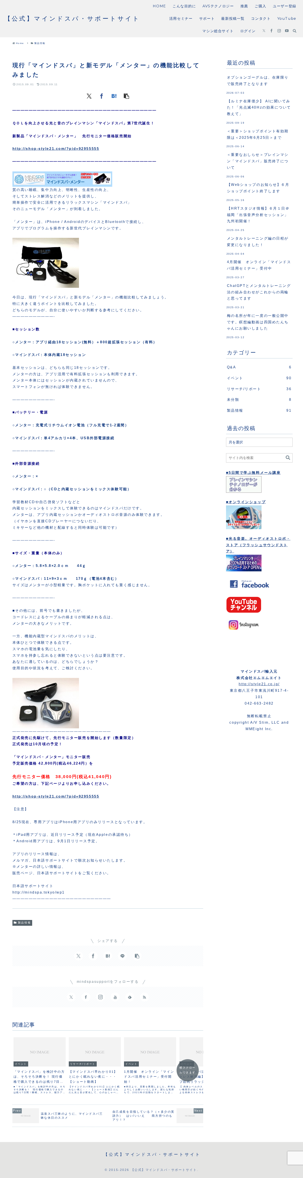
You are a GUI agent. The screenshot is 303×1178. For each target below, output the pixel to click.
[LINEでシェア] (122, 956)
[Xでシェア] (89, 95)
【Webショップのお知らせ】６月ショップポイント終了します (258, 188)
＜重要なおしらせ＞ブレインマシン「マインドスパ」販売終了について (258, 161)
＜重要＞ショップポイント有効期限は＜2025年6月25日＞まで (258, 134)
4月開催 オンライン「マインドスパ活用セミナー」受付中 (259, 265)
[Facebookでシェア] (101, 95)
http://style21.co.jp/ (259, 684)
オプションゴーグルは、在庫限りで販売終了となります (258, 80)
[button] (126, 95)
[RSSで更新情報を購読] (144, 997)
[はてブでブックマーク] (114, 95)
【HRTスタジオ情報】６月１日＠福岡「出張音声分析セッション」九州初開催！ (258, 215)
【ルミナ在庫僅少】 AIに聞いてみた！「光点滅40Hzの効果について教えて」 (259, 107)
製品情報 (24, 922)
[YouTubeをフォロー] (287, 31)
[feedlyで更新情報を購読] (129, 997)
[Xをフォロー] (264, 31)
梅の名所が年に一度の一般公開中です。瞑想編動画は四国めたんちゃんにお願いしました (258, 322)
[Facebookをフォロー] (271, 31)
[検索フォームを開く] (294, 30)
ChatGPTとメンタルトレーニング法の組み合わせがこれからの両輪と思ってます (259, 292)
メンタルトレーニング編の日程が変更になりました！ (258, 241)
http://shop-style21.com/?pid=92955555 (55, 149)
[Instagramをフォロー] (279, 31)
